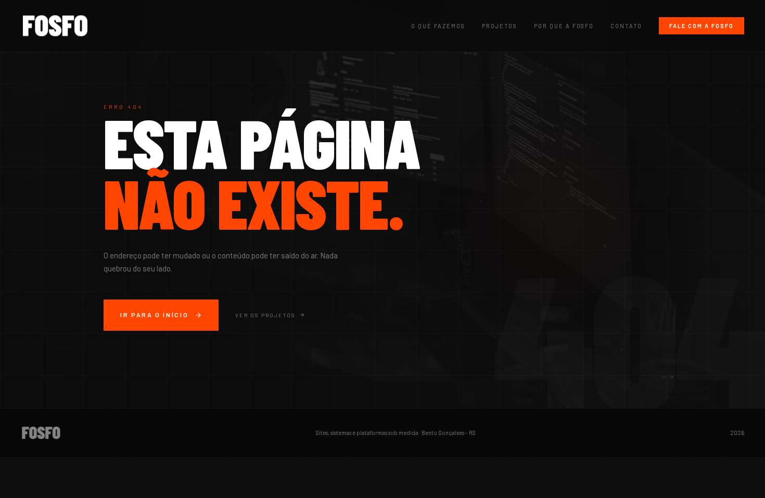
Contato (626, 25)
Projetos (499, 25)
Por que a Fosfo (564, 25)
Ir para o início (154, 314)
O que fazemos (438, 25)
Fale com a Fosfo (701, 25)
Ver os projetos (265, 315)
